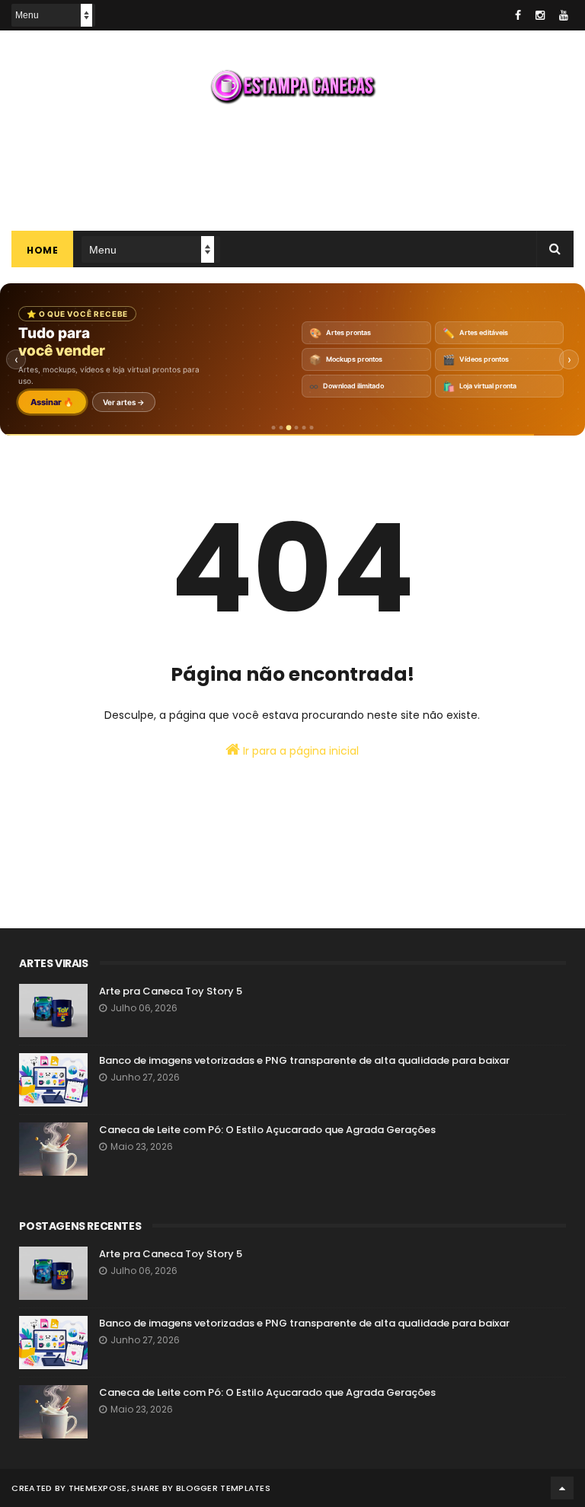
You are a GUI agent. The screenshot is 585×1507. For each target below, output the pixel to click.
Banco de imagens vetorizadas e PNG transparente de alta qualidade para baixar (304, 1060)
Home (42, 250)
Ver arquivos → (192, 402)
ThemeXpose (98, 1488)
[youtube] (564, 15)
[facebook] (518, 15)
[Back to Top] (562, 1488)
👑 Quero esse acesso (90, 402)
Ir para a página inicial (299, 750)
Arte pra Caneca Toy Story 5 (170, 991)
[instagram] (540, 15)
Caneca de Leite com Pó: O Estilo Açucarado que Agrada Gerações (267, 1129)
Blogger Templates (223, 1488)
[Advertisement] (292, 166)
